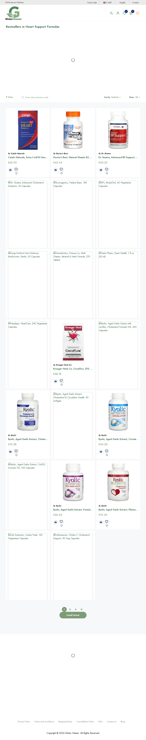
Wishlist (126, 11)
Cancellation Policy (85, 679)
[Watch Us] (72, 669)
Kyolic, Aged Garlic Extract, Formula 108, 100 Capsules (82, 508)
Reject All (37, 728)
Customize (18, 728)
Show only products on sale (36, 96)
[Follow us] (78, 669)
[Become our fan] (61, 669)
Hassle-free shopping (28, 640)
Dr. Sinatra (105, 152)
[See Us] (66, 669)
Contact (135, 2)
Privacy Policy (24, 679)
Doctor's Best (62, 152)
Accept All (55, 728)
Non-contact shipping (73, 640)
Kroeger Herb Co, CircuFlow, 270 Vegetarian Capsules (82, 367)
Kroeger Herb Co (63, 363)
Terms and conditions (44, 679)
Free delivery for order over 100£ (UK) (118, 640)
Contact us (111, 679)
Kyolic (13, 434)
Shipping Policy (65, 679)
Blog (123, 679)
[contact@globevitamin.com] (84, 669)
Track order (92, 2)
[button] (11, 79)
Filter (10, 95)
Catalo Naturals (17, 152)
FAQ (100, 679)
